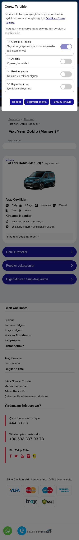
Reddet (16, 101)
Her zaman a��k (66, 46)
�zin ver (66, 61)
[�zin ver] (66, 61)
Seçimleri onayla (37, 101)
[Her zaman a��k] (66, 46)
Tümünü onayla (61, 101)
